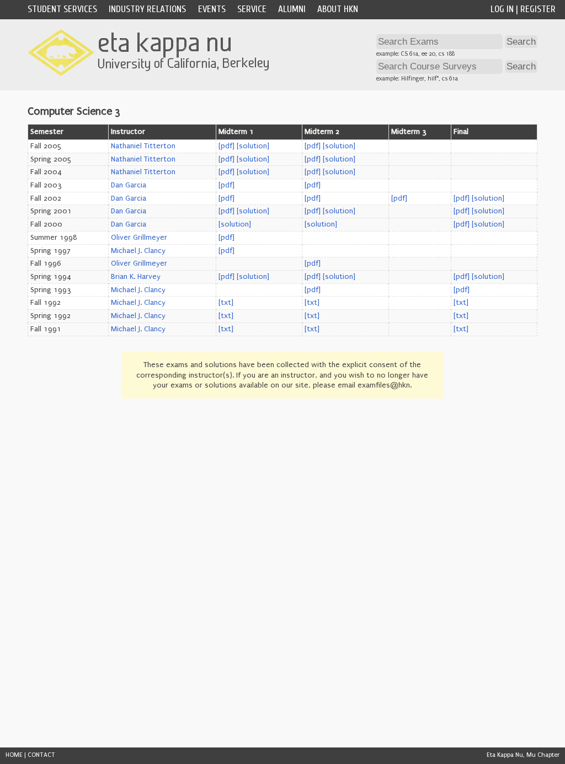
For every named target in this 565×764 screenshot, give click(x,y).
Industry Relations (147, 9)
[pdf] (226, 146)
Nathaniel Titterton (143, 146)
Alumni (292, 9)
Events (212, 9)
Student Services (62, 9)
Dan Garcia (128, 185)
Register (538, 9)
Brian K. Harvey (136, 276)
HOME (14, 754)
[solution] (253, 146)
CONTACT (41, 754)
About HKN (337, 9)
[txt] (225, 302)
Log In (502, 9)
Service (251, 9)
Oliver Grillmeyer (139, 237)
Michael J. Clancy (138, 250)
